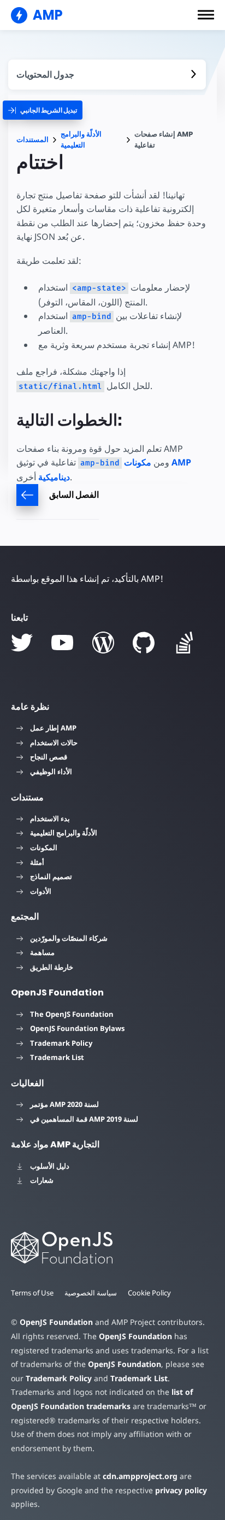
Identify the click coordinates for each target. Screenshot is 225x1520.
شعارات (42, 1180)
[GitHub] (144, 642)
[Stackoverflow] (185, 642)
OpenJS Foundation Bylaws (77, 1028)
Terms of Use (32, 1293)
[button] (206, 15)
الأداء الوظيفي (51, 771)
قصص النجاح (48, 757)
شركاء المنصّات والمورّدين (69, 938)
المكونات (43, 847)
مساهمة (42, 952)
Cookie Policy (149, 1293)
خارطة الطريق (51, 967)
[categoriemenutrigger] (42, 110)
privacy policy (181, 1490)
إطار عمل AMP (53, 728)
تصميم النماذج (51, 876)
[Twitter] (22, 642)
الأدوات (40, 891)
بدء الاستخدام (50, 818)
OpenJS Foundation (56, 1322)
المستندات (32, 139)
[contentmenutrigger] (107, 74)
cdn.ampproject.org (140, 1476)
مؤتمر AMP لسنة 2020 (64, 1104)
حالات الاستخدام (54, 742)
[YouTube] (62, 642)
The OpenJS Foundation (72, 1014)
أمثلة (37, 862)
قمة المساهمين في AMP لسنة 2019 (84, 1119)
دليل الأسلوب (49, 1166)
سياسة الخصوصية (90, 1293)
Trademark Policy (61, 1043)
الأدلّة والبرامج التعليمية (81, 139)
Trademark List (57, 1057)
